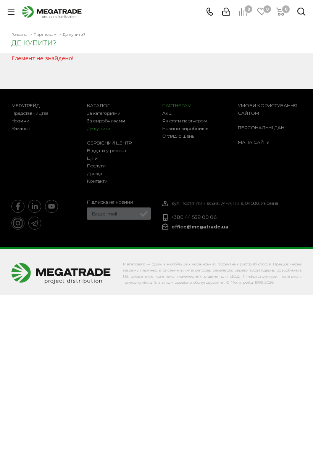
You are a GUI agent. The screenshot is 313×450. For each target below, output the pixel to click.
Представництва (29, 113)
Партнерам (177, 105)
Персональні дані (262, 127)
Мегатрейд (25, 105)
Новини (20, 121)
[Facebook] (17, 206)
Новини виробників (185, 128)
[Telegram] (34, 223)
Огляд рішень (178, 136)
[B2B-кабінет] (226, 12)
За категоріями (104, 113)
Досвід (94, 173)
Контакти (97, 181)
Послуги (96, 166)
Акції (168, 113)
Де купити (98, 128)
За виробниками (106, 121)
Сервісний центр (109, 143)
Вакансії (20, 128)
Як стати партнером (184, 121)
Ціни (92, 158)
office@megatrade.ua (199, 227)
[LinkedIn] (34, 206)
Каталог (98, 105)
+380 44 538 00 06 (193, 217)
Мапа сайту (253, 142)
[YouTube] (51, 206)
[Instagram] (17, 223)
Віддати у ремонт (106, 150)
